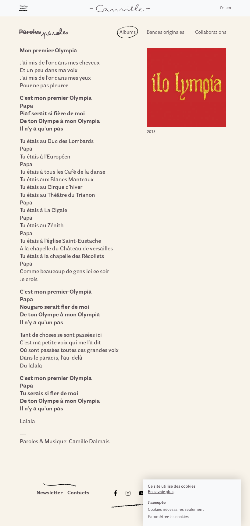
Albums (128, 32)
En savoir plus (160, 492)
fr (221, 8)
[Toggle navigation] (23, 8)
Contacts (78, 493)
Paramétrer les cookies (168, 517)
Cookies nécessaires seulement (176, 510)
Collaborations (210, 32)
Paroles (30, 32)
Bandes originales (165, 32)
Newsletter (49, 493)
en (229, 8)
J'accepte (157, 503)
